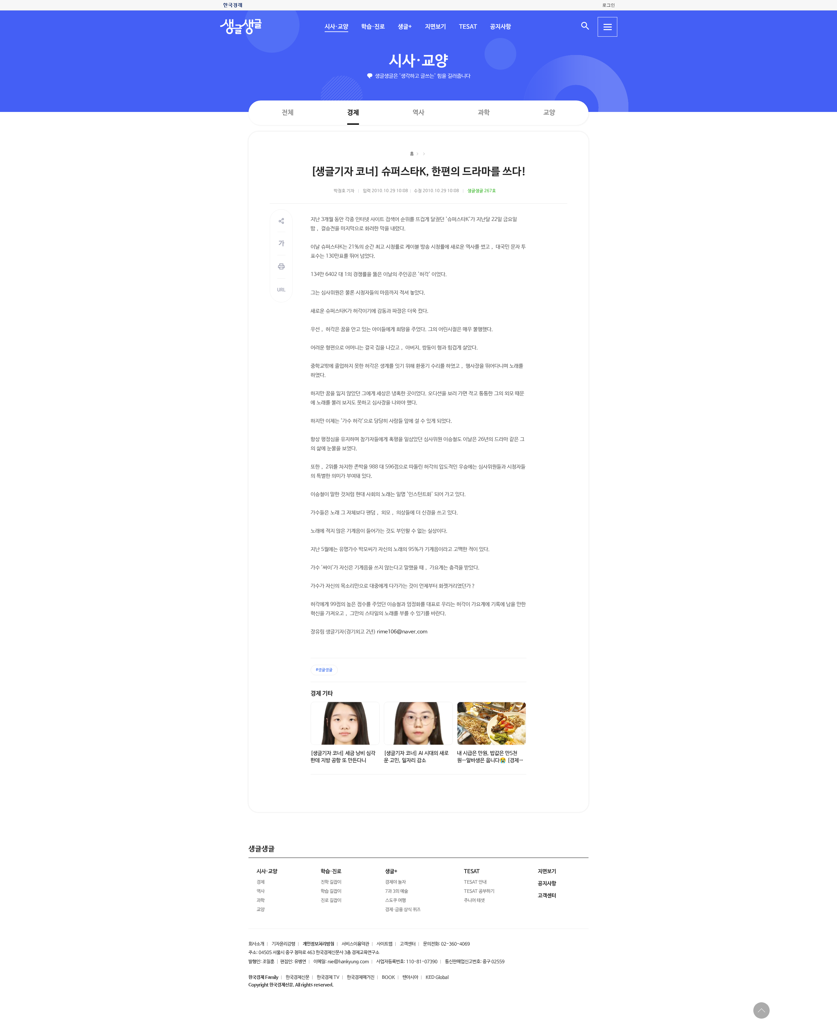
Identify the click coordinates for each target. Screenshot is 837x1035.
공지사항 (500, 27)
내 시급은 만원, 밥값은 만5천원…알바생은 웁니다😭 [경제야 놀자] (490, 760)
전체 (288, 112)
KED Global (437, 977)
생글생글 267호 (482, 191)
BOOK (388, 977)
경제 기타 (322, 693)
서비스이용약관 (355, 944)
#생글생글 (324, 670)
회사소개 (256, 944)
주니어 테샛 (474, 900)
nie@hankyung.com (348, 961)
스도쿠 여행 (395, 900)
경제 (353, 112)
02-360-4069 (455, 944)
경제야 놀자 (395, 882)
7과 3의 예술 (396, 891)
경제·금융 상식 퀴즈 (402, 909)
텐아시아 (410, 977)
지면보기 (435, 27)
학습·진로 (372, 27)
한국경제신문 (297, 977)
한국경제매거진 (360, 977)
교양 (549, 113)
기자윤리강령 (283, 944)
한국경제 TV (328, 977)
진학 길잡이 (331, 882)
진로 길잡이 (331, 900)
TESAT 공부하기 (479, 891)
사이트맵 (384, 944)
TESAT (468, 27)
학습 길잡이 (331, 891)
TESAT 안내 (475, 882)
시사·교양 (336, 27)
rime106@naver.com (402, 632)
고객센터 (408, 944)
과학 (484, 113)
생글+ (405, 27)
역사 (418, 112)
